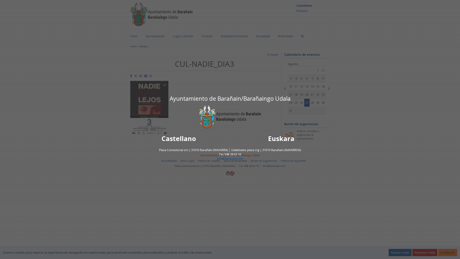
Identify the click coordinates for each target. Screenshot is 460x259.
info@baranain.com (230, 159)
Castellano (179, 138)
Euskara (281, 138)
